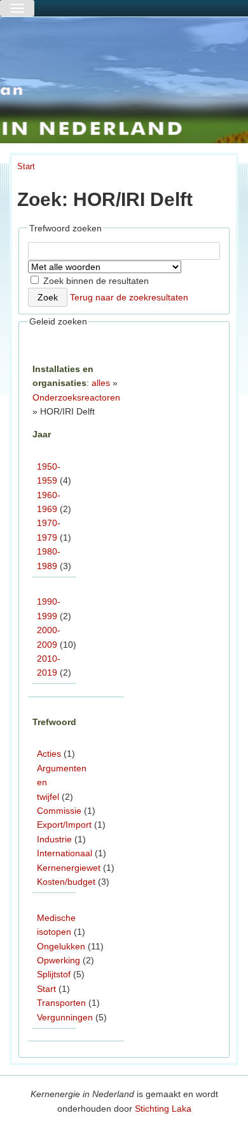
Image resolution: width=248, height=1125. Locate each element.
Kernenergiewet (68, 868)
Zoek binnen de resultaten (95, 281)
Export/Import (64, 825)
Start (26, 166)
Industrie (54, 839)
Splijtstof (54, 974)
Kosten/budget (66, 882)
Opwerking (58, 960)
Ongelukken (61, 946)
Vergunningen (65, 1017)
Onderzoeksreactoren (76, 397)
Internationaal (64, 853)
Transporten (61, 1003)
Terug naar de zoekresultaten (129, 297)
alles (101, 383)
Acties (49, 754)
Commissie (59, 811)
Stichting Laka (163, 1108)
